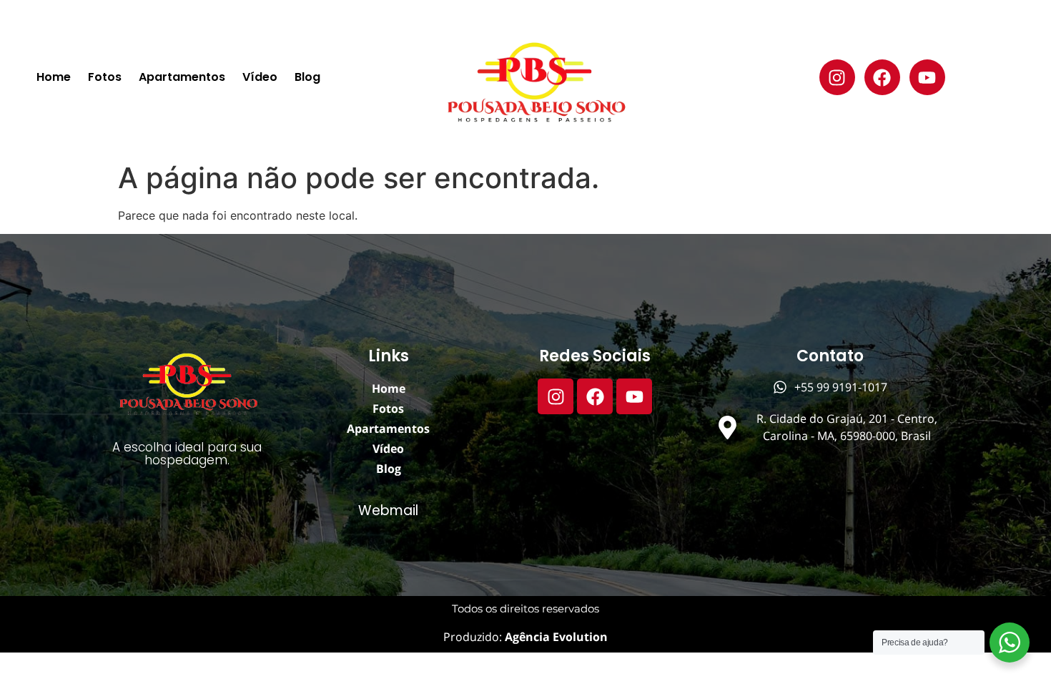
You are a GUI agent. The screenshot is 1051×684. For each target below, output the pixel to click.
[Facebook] (882, 77)
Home (53, 77)
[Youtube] (927, 77)
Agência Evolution (555, 637)
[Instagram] (837, 77)
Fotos (105, 77)
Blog (307, 77)
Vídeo (259, 77)
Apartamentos (182, 77)
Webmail (388, 510)
